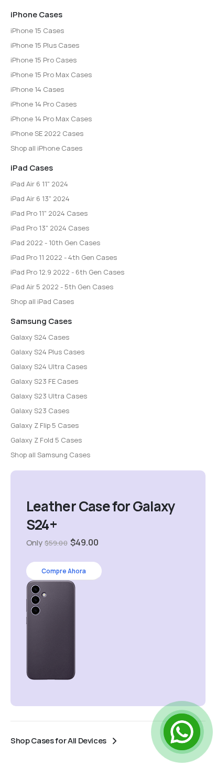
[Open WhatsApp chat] (182, 731)
